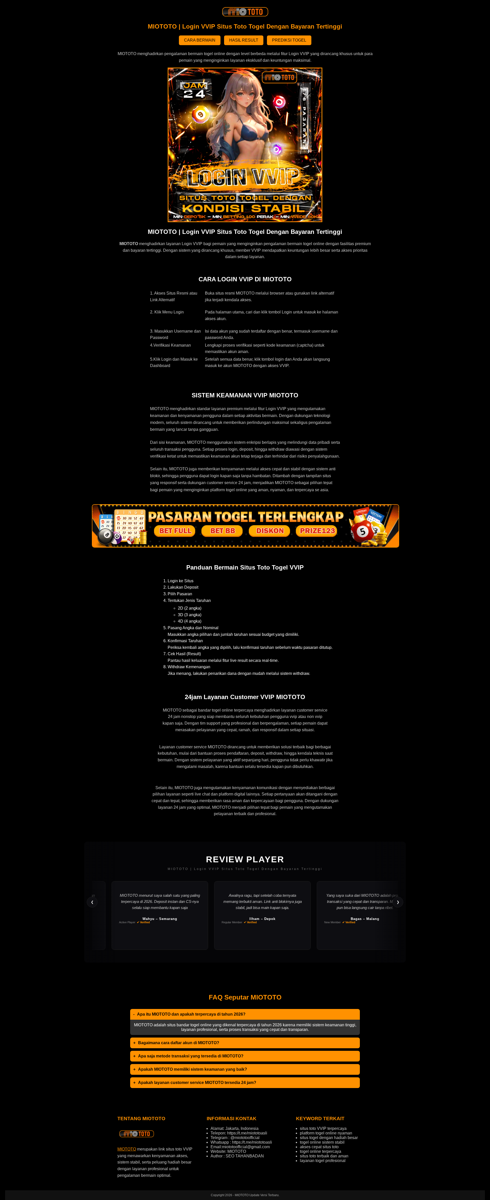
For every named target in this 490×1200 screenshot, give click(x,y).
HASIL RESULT (243, 40)
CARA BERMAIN (199, 40)
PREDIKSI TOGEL (289, 40)
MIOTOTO (126, 1149)
